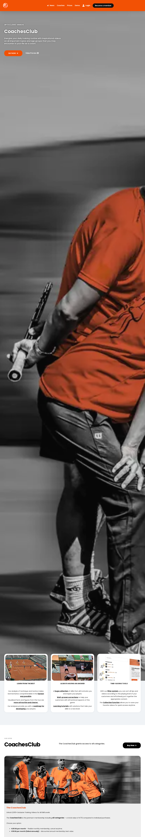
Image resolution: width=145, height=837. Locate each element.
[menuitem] (50, 5)
